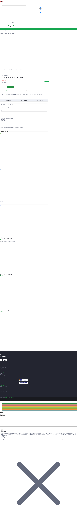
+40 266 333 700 (5, 386)
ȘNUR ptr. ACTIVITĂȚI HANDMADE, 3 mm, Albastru (6, 274)
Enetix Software (12, 397)
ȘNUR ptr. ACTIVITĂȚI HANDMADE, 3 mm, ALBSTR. (6, 238)
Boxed (2, 414)
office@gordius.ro (4, 391)
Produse (1, 362)
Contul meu (1, 373)
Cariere (1, 369)
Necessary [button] (2, 436)
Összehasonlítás (5, 90)
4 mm (9, 102)
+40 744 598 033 (4, 388)
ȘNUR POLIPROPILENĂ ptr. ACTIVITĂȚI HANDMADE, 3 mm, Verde (8, 310)
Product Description (24, 100)
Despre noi (1, 363)
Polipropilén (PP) (10, 104)
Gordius (6, 397)
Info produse (2, 366)
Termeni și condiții (2, 375)
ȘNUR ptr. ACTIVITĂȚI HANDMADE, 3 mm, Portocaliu (6, 202)
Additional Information (8, 100)
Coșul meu (1, 374)
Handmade (4, 30)
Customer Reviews (40, 100)
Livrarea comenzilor (3, 367)
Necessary (3, 437)
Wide (0, 414)
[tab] (8, 100)
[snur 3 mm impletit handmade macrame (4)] (24, 49)
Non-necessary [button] (3, 440)
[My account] (13, 7)
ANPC (0, 378)
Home (1, 30)
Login (13, 22)
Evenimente (1, 368)
